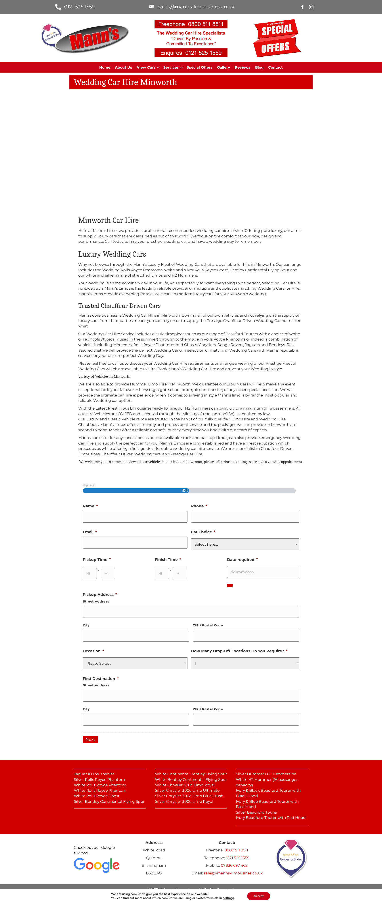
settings (228, 898)
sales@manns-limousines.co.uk (196, 7)
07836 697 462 (234, 865)
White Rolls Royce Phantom (100, 785)
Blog (259, 67)
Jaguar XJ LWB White (94, 774)
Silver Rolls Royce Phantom (99, 779)
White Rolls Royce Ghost (97, 796)
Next (90, 739)
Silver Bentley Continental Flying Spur (109, 801)
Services (171, 67)
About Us (123, 67)
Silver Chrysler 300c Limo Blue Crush (189, 796)
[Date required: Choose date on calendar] (230, 585)
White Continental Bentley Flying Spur (191, 774)
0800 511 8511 (236, 850)
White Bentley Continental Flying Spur (191, 779)
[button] (158, 67)
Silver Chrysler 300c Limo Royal (184, 801)
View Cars (146, 67)
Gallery (223, 67)
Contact (275, 67)
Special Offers (199, 67)
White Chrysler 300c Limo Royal (185, 785)
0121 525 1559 (79, 7)
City (86, 625)
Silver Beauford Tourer (257, 812)
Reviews (242, 67)
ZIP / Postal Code (208, 625)
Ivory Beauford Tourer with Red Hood (271, 817)
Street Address (96, 601)
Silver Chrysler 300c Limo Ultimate (187, 790)
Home (104, 67)
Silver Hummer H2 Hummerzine (266, 774)
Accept (259, 896)
